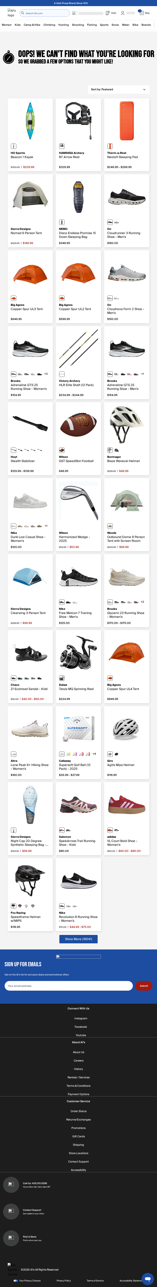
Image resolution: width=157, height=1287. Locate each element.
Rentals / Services (79, 1077)
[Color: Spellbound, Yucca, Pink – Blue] (116, 602)
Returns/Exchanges (78, 1120)
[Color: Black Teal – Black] (13, 678)
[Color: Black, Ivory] (110, 222)
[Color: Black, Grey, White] (13, 374)
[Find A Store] (11, 1238)
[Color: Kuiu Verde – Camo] (33, 450)
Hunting (63, 25)
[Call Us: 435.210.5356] (11, 1185)
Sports (104, 25)
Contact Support (78, 1162)
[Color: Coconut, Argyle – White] (33, 374)
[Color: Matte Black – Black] (116, 754)
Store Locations (78, 1153)
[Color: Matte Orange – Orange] (88, 754)
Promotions (78, 1128)
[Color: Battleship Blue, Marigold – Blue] (116, 450)
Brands (146, 25)
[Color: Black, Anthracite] (68, 602)
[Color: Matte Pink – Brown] (75, 754)
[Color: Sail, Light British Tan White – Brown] (20, 526)
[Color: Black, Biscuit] (123, 374)
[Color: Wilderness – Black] (26, 450)
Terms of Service (95, 1280)
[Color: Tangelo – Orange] (13, 298)
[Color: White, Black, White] (116, 374)
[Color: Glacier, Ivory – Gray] (116, 298)
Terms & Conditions (78, 1086)
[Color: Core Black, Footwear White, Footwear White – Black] (116, 830)
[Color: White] (62, 754)
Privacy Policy (64, 1280)
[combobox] (45, 13)
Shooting (78, 25)
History (78, 1069)
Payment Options (78, 1094)
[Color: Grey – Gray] (110, 526)
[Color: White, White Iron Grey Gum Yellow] (75, 602)
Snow (115, 25)
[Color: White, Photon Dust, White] (13, 526)
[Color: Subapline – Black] (39, 450)
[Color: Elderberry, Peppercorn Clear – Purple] (136, 602)
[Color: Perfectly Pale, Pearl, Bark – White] (13, 754)
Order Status (79, 1111)
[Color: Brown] (62, 450)
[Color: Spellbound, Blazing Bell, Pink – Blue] (26, 374)
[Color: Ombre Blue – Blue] (62, 222)
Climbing (49, 25)
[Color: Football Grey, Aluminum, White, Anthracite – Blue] (75, 906)
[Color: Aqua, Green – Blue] (13, 146)
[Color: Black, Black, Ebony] (39, 374)
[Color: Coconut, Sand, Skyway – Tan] (110, 602)
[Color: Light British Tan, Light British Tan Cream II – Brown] (39, 526)
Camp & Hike (32, 25)
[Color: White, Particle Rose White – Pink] (26, 526)
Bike (135, 25)
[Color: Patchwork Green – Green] (26, 678)
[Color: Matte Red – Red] (81, 754)
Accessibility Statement (132, 1280)
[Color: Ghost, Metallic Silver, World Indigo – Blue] (68, 906)
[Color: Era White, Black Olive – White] (110, 450)
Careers (78, 1061)
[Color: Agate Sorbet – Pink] (33, 678)
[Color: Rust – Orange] (20, 906)
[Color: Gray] (20, 450)
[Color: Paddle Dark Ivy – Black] (39, 678)
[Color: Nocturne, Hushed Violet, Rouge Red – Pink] (62, 830)
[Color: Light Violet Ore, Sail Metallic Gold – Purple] (33, 526)
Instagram (80, 1018)
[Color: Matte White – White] (110, 754)
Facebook (81, 1027)
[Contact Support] (11, 1212)
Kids (18, 25)
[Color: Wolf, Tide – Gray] (110, 298)
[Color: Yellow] (68, 754)
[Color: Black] (62, 146)
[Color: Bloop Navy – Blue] (20, 678)
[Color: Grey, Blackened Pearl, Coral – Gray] (20, 374)
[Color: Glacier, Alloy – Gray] (116, 222)
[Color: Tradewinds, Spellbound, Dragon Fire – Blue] (68, 830)
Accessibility (78, 1170)
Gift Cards (78, 1136)
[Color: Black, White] (62, 602)
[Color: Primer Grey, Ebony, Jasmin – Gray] (136, 374)
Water (125, 25)
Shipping (78, 1145)
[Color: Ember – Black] (110, 146)
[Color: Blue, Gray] (13, 830)
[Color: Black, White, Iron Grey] (62, 906)
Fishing (92, 25)
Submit (144, 986)
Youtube (81, 1035)
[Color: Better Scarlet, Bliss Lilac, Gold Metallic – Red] (110, 830)
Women (7, 25)
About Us (78, 1052)
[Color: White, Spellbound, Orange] (129, 374)
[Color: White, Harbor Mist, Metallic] (129, 602)
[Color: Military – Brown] (33, 906)
